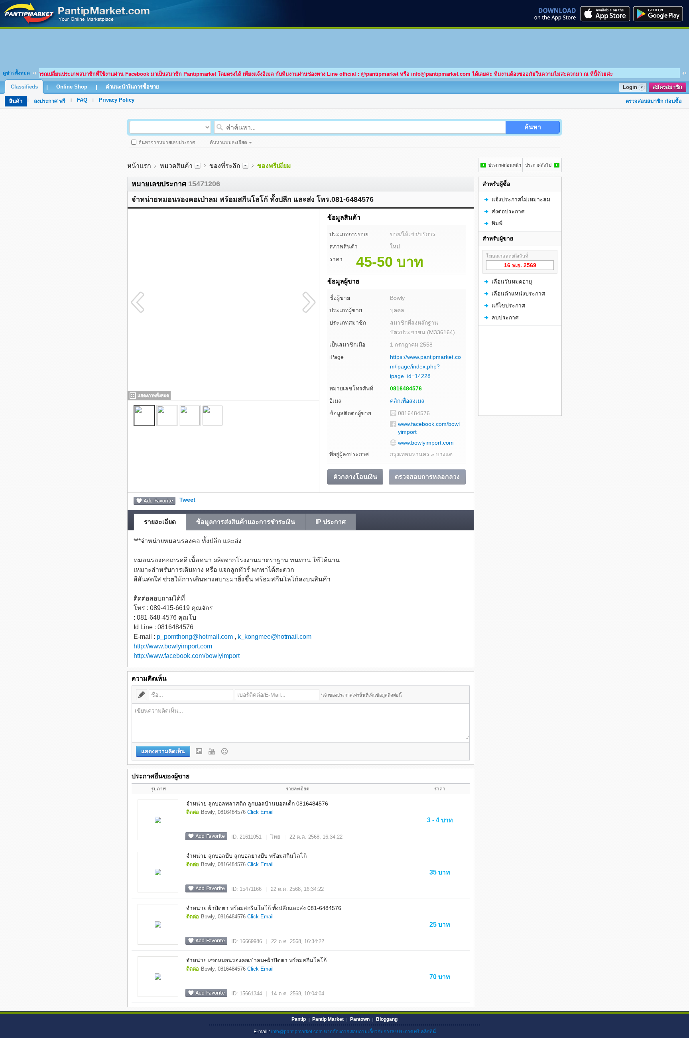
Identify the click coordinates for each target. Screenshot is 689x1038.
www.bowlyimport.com (426, 442)
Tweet (187, 499)
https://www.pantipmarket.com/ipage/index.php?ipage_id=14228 (425, 366)
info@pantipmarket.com (297, 1031)
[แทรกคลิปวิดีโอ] (211, 751)
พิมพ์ (497, 223)
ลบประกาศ (505, 317)
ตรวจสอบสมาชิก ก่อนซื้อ (654, 101)
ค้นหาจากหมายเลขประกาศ (166, 142)
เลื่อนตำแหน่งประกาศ (518, 293)
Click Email (260, 812)
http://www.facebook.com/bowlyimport (187, 655)
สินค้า (15, 101)
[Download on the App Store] (604, 13)
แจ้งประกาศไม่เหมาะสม (521, 199)
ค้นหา (532, 127)
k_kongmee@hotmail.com (274, 636)
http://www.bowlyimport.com (173, 646)
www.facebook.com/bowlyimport (429, 428)
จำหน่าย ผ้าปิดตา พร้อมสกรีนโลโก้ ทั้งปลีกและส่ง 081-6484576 (263, 908)
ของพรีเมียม (274, 165)
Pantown (360, 1019)
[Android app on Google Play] (660, 13)
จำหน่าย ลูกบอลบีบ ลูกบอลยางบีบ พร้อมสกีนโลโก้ (246, 856)
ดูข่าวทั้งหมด (16, 73)
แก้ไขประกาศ (508, 305)
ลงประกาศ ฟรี (49, 101)
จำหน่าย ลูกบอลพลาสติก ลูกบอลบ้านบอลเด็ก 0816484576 (257, 803)
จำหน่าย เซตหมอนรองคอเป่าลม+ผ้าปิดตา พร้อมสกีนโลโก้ (256, 960)
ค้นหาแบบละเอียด (228, 142)
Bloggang (387, 1019)
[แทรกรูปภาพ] (199, 751)
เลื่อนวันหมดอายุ (512, 281)
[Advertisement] (344, 47)
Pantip (298, 1019)
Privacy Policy (116, 100)
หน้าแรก (139, 165)
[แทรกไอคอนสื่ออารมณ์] (224, 751)
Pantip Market (328, 1019)
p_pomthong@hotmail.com (195, 636)
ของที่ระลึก (224, 165)
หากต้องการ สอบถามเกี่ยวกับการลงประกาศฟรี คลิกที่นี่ (380, 1031)
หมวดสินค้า (176, 165)
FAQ (82, 100)
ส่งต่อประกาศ (508, 211)
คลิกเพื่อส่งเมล (407, 401)
